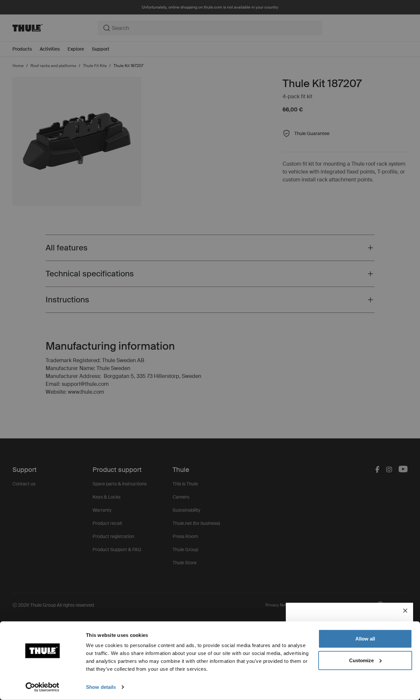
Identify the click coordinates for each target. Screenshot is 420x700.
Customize (361, 660)
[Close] (405, 611)
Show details (101, 687)
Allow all (365, 639)
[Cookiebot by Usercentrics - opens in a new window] (42, 687)
